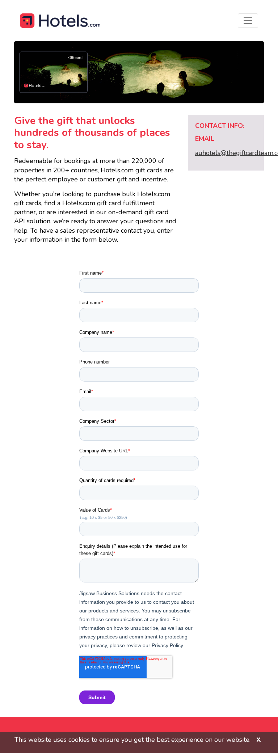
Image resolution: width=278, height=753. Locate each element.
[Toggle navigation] (248, 20)
